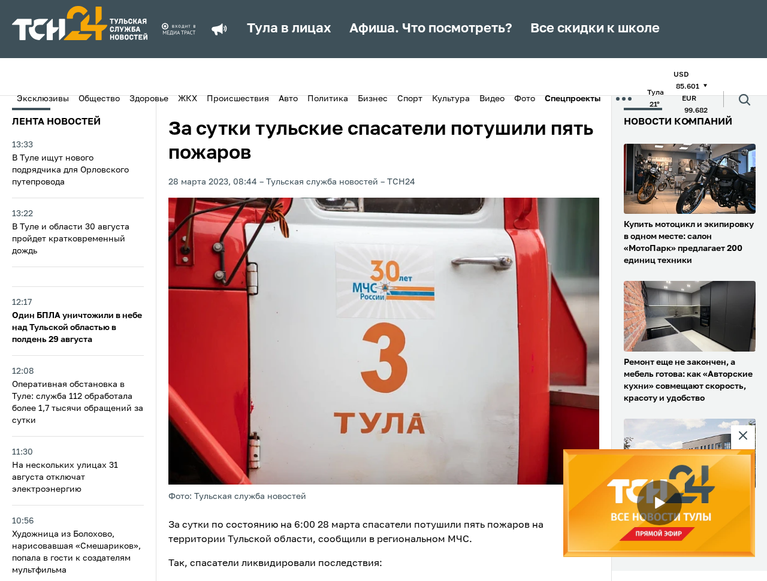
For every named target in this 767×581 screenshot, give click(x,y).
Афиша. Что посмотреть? (430, 28)
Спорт (409, 99)
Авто (288, 99)
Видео (492, 99)
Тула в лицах (289, 28)
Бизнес (373, 99)
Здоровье (148, 99)
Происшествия (238, 99)
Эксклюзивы (43, 99)
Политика (327, 99)
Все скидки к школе (595, 28)
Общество (99, 99)
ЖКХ (187, 99)
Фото (524, 99)
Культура (451, 99)
